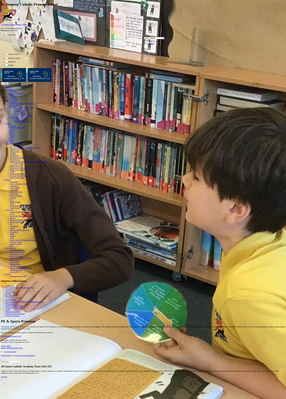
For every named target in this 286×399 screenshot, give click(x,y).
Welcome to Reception (18, 128)
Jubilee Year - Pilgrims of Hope (21, 268)
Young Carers (15, 208)
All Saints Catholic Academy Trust (22, 107)
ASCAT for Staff (20, 111)
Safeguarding (14, 152)
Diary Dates (14, 194)
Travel (12, 204)
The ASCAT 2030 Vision (23, 115)
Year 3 (12, 134)
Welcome (13, 91)
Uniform (13, 198)
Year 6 (12, 140)
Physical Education (16, 220)
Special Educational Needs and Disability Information (29, 162)
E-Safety (13, 154)
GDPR (12, 172)
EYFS (12, 214)
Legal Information (10, 352)
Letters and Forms (16, 192)
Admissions (9, 142)
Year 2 (12, 132)
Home (7, 87)
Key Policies (14, 156)
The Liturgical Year (16, 254)
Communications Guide (18, 276)
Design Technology (17, 222)
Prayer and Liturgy (16, 256)
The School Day (15, 206)
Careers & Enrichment (22, 113)
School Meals (14, 188)
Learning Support (16, 242)
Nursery (13, 97)
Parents (8, 180)
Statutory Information (13, 144)
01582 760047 (6, 346)
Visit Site (4, 377)
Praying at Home (16, 270)
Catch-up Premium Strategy (19, 176)
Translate (150, 44)
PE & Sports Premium (17, 158)
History (12, 228)
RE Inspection (15, 264)
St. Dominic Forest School (19, 216)
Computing (14, 232)
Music (12, 238)
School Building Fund (22, 122)
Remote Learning (16, 244)
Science (12, 218)
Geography (14, 226)
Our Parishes (14, 262)
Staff (11, 95)
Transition (13, 101)
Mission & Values (16, 166)
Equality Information (17, 178)
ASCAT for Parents (21, 109)
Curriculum (9, 210)
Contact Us (14, 146)
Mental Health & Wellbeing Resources (23, 240)
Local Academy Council (18, 117)
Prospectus (13, 99)
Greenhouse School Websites (24, 355)
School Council (15, 105)
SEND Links (19, 164)
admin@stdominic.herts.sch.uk (12, 348)
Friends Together (16, 196)
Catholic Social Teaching (18, 266)
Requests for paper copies (19, 168)
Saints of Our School (17, 252)
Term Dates (14, 190)
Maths (12, 234)
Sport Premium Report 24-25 (11, 336)
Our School (9, 89)
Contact (8, 274)
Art (11, 224)
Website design (6, 355)
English (12, 236)
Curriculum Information (18, 212)
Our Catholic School (17, 250)
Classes (8, 124)
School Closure (15, 202)
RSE (11, 246)
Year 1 (12, 130)
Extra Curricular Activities (19, 184)
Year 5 (12, 138)
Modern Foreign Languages (19, 230)
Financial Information (17, 174)
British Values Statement (18, 170)
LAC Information (20, 120)
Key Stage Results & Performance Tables (24, 148)
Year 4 (12, 136)
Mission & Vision (16, 93)
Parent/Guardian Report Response (22, 103)
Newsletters (14, 182)
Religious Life (10, 248)
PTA (11, 200)
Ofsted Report (15, 150)
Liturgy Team (14, 260)
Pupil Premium (15, 160)
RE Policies (14, 272)
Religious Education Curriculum (21, 258)
